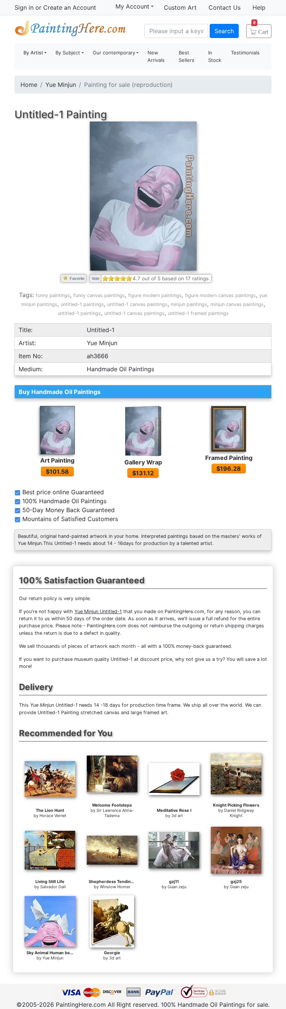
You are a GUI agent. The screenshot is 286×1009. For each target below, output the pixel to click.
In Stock (214, 56)
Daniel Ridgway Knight (239, 813)
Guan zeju (177, 886)
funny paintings (53, 295)
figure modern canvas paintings (220, 295)
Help (259, 7)
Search (224, 31)
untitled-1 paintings (82, 304)
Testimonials (245, 53)
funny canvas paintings (99, 295)
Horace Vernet (52, 815)
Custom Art (180, 7)
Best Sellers (186, 56)
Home (28, 84)
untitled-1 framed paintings (198, 313)
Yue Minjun (60, 84)
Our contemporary (114, 53)
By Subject (67, 53)
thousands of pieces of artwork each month (86, 646)
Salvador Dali (53, 886)
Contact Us (225, 7)
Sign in (24, 7)
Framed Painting (228, 457)
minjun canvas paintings (237, 304)
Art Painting (57, 460)
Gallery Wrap (143, 462)
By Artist (33, 53)
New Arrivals (156, 56)
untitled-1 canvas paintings (137, 304)
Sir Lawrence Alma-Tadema (115, 813)
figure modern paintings (155, 295)
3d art (177, 815)
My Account (132, 6)
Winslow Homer (115, 886)
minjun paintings (189, 304)
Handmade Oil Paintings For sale (70, 30)
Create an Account (69, 7)
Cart (260, 29)
